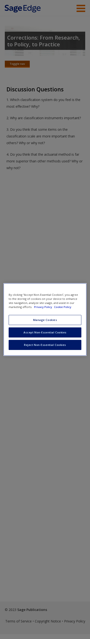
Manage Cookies (45, 320)
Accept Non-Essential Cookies (45, 332)
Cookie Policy (62, 307)
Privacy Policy (43, 307)
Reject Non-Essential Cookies (45, 345)
